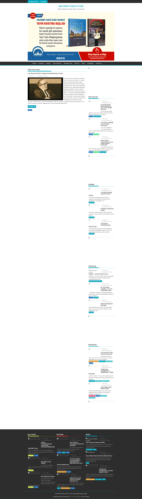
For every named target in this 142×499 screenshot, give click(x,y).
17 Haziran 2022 (45, 473)
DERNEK (34, 63)
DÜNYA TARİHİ (92, 395)
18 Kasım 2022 (45, 458)
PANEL (83, 63)
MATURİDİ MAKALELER (93, 361)
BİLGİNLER (41, 63)
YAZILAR (91, 363)
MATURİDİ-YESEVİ (97, 116)
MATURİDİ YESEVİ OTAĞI (71, 6)
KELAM (63, 452)
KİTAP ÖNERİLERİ (57, 63)
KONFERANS (90, 63)
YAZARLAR (98, 63)
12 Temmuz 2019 (105, 283)
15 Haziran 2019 (103, 465)
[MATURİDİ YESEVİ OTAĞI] (29, 63)
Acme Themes (85, 496)
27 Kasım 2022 (45, 438)
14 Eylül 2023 (104, 349)
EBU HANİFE (31, 455)
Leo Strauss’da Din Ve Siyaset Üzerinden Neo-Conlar (45, 73)
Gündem (30, 110)
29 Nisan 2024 (104, 119)
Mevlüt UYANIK (92, 381)
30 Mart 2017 (104, 300)
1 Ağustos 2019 (104, 365)
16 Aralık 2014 (104, 220)
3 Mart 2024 (73, 455)
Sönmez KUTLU (103, 152)
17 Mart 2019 (104, 383)
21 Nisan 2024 (104, 137)
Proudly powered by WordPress (61, 496)
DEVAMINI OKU (31, 106)
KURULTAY (76, 63)
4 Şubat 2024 (73, 474)
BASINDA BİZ (91, 202)
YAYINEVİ (48, 63)
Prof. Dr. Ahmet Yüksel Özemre (95, 281)
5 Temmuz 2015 (104, 188)
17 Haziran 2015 (104, 205)
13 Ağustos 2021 (103, 438)
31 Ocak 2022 (104, 270)
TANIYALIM (96, 297)
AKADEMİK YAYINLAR (90, 479)
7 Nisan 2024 (73, 438)
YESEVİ (95, 449)
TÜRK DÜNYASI (109, 361)
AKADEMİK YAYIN (68, 63)
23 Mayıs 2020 (103, 452)
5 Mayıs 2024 (104, 101)
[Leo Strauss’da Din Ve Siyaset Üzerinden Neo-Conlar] (45, 78)
